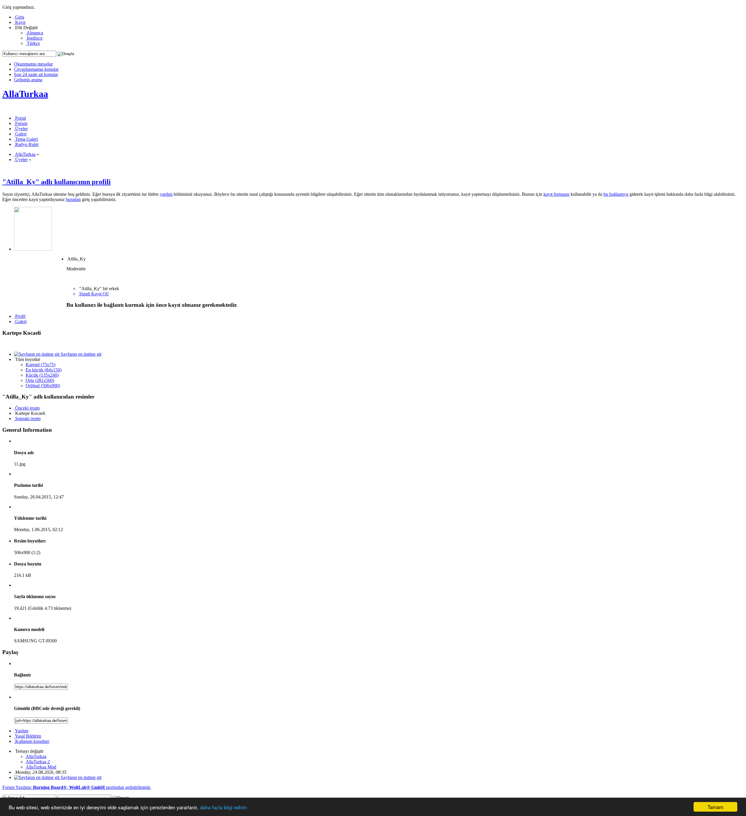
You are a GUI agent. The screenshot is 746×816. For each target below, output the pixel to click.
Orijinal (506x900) (43, 385)
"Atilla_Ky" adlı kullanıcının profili (56, 182)
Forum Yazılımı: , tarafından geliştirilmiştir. (76, 787)
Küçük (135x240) (42, 375)
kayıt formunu (556, 194)
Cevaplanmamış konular (36, 69)
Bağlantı (22, 674)
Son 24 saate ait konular (36, 74)
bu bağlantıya (616, 194)
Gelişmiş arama (28, 79)
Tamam (715, 806)
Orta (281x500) (40, 380)
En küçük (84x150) (43, 369)
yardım (166, 194)
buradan (73, 199)
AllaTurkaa (25, 94)
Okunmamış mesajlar (33, 63)
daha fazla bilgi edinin (223, 807)
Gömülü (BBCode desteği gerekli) (47, 708)
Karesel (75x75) (40, 364)
